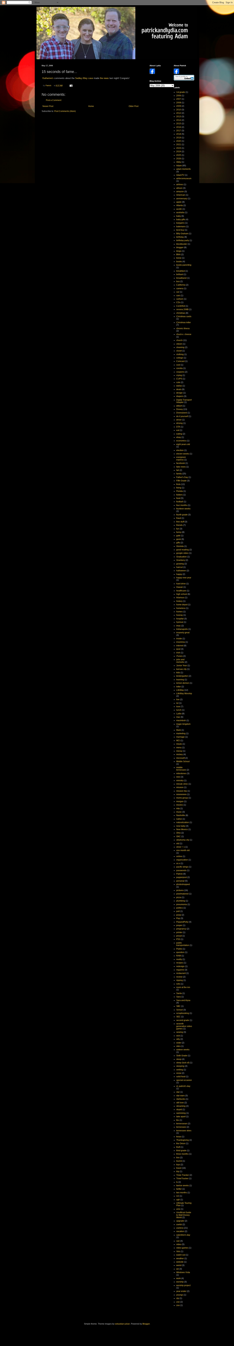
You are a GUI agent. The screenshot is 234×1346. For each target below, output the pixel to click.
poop (178, 915)
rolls (178, 984)
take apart (181, 1116)
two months (181, 1192)
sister (178, 1043)
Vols (178, 1251)
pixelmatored (182, 894)
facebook (180, 463)
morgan (179, 801)
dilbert (179, 406)
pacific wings (182, 867)
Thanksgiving (182, 1140)
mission (179, 787)
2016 (178, 127)
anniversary (181, 198)
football (179, 501)
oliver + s (180, 847)
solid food (180, 1076)
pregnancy (181, 929)
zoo (178, 1305)
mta (178, 808)
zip (177, 1298)
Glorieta (180, 546)
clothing (180, 354)
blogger (179, 247)
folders (179, 495)
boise (178, 258)
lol (177, 703)
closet (179, 351)
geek (178, 539)
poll (178, 911)
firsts (178, 484)
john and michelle (180, 660)
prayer (179, 925)
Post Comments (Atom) (65, 111)
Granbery (180, 560)
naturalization (182, 822)
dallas (179, 386)
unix (178, 1209)
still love (180, 1102)
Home (91, 106)
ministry (179, 780)
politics (179, 908)
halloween (181, 570)
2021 (178, 144)
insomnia (180, 642)
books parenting (183, 265)
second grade (182, 1020)
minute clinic (182, 784)
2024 (178, 151)
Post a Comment (53, 100)
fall (177, 470)
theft (178, 1147)
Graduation (181, 557)
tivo (178, 1157)
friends (179, 525)
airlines (179, 184)
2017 (178, 130)
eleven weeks (182, 454)
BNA (178, 254)
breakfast (180, 271)
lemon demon (182, 683)
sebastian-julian (122, 1324)
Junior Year (181, 665)
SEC (178, 1016)
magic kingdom (183, 724)
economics (181, 441)
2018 (178, 134)
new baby (180, 826)
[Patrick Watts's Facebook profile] (176, 73)
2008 (178, 102)
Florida (179, 491)
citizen (179, 344)
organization (182, 860)
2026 (178, 158)
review (179, 977)
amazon (180, 191)
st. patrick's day (183, 1086)
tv (177, 1182)
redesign (180, 966)
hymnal (179, 622)
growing (180, 564)
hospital (180, 618)
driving (179, 423)
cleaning (180, 347)
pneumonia (181, 904)
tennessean (181, 1123)
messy (179, 751)
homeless (180, 608)
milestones (181, 773)
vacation (180, 1231)
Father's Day (182, 477)
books (179, 261)
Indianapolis (182, 629)
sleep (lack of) (182, 1062)
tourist (179, 1161)
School (179, 1010)
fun (177, 529)
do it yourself (182, 416)
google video (182, 553)
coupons (180, 372)
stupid (179, 1109)
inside (179, 638)
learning (180, 679)
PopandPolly (182, 922)
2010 (178, 109)
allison (179, 188)
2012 (178, 113)
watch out (180, 1255)
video (178, 1244)
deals (178, 389)
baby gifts (180, 219)
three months (182, 1154)
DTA (178, 427)
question (180, 952)
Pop (178, 918)
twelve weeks (182, 1185)
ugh (178, 1199)
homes (179, 611)
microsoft (180, 758)
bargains (180, 223)
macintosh (181, 720)
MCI (178, 740)
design (179, 393)
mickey (179, 754)
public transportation (182, 944)
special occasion (184, 1080)
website (179, 1262)
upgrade (180, 1221)
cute (178, 382)
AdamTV (180, 175)
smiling (179, 1069)
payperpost (181, 877)
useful (179, 1224)
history (179, 601)
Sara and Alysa (183, 1000)
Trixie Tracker (182, 1175)
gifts (178, 542)
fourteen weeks (183, 508)
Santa (179, 993)
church (179, 340)
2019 (178, 137)
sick (178, 1036)
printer (179, 932)
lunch (178, 710)
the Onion (180, 1143)
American (180, 195)
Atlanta (179, 205)
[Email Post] (71, 85)
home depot (181, 604)
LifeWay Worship (184, 693)
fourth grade (182, 514)
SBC (178, 1006)
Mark (178, 730)
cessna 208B (182, 309)
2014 (178, 120)
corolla (179, 368)
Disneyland (181, 413)
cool (178, 365)
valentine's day (183, 1235)
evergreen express (181, 458)
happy (179, 574)
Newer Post (47, 106)
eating (179, 434)
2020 (178, 141)
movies (179, 805)
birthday (180, 237)
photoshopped (183, 884)
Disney (179, 409)
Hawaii (179, 587)
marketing (181, 733)
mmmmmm (181, 794)
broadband (181, 278)
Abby (178, 162)
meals (179, 744)
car (177, 292)
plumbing (180, 901)
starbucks (180, 1099)
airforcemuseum (183, 178)
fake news (181, 467)
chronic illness (183, 328)
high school (181, 594)
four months (181, 505)
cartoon (179, 299)
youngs (179, 1295)
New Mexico (182, 829)
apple (179, 202)
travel (178, 1168)
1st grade (180, 92)
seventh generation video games (184, 1026)
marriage (180, 737)
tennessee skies (183, 1130)
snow (178, 1073)
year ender (181, 1291)
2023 (178, 148)
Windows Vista (183, 1272)
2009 (178, 106)
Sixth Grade (181, 1055)
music (179, 812)
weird (178, 1265)
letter (178, 686)
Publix (179, 949)
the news (104, 78)
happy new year (183, 577)
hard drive (181, 583)
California (180, 285)
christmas (180, 313)
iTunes (179, 656)
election (180, 450)
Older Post (133, 106)
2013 (178, 116)
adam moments (183, 169)
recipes (179, 963)
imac (178, 626)
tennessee (181, 1127)
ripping (179, 980)
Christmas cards (183, 316)
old (177, 843)
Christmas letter (183, 322)
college (179, 358)
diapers (179, 396)
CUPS (179, 379)
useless (179, 1228)
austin (179, 209)
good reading (182, 549)
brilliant (179, 274)
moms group (182, 798)
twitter (179, 1189)
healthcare (181, 591)
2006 (178, 95)
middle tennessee (181, 768)
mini (178, 777)
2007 (178, 99)
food (178, 498)
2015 (178, 123)
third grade (181, 1150)
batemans (181, 226)
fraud (178, 518)
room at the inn (183, 987)
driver (179, 420)
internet (179, 645)
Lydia (178, 713)
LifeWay (180, 690)
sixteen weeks (182, 1049)
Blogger (146, 1324)
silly (178, 1039)
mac (178, 717)
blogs (178, 251)
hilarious (180, 597)
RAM (178, 956)
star (178, 1092)
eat (177, 430)
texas (178, 1136)
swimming (181, 1113)
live (178, 699)
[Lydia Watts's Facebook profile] (152, 73)
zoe (178, 1302)
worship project (183, 1285)
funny (178, 532)
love (178, 706)
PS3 (178, 939)
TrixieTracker (182, 1178)
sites (178, 1046)
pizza (178, 897)
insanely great (182, 632)
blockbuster (181, 244)
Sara (178, 997)
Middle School (183, 761)
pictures (180, 890)
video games (182, 1248)
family (179, 473)
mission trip (181, 791)
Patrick (179, 874)
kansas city (181, 669)
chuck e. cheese (183, 334)
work (178, 1278)
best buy (180, 230)
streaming (181, 1106)
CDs (178, 302)
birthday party (182, 240)
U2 (177, 1196)
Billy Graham (182, 233)
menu (179, 747)
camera (179, 288)
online (179, 856)
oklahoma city (182, 840)
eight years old (183, 444)
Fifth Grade (181, 481)
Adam (179, 165)
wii (177, 1269)
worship (180, 1282)
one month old (183, 850)
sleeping (180, 1066)
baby (178, 216)
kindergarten (182, 676)
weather (180, 1258)
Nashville (180, 815)
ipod (178, 649)
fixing (178, 488)
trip (177, 1171)
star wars (180, 1095)
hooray (179, 615)
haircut (179, 567)
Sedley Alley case (84, 78)
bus (178, 281)
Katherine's (47, 78)
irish (178, 652)
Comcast (180, 361)
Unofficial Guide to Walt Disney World (183, 1215)
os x (178, 863)
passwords (181, 870)
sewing (179, 1032)
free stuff (180, 522)
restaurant (181, 973)
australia (180, 212)
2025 (178, 155)
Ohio (178, 833)
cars (178, 295)
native (179, 819)
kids (178, 672)
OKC (178, 836)
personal (180, 881)
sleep (178, 1059)
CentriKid (180, 306)
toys (178, 1164)
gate (178, 535)
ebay (178, 437)
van (178, 1241)
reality (179, 959)
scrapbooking (182, 1013)
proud (179, 936)
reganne (180, 970)
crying (179, 375)
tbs (177, 1120)
